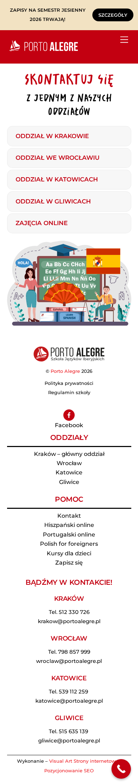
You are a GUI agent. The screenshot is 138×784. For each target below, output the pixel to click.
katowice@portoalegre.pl (69, 700)
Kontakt (69, 515)
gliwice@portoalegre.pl (69, 740)
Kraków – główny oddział (69, 454)
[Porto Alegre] (42, 51)
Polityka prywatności (69, 383)
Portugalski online (69, 534)
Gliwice (69, 482)
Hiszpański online (69, 525)
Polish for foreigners (69, 543)
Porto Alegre (65, 371)
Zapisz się (69, 562)
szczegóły (112, 15)
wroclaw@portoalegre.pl (69, 661)
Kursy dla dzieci (69, 553)
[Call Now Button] (121, 769)
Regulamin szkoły (69, 392)
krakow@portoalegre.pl (69, 621)
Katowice (69, 472)
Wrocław (69, 463)
